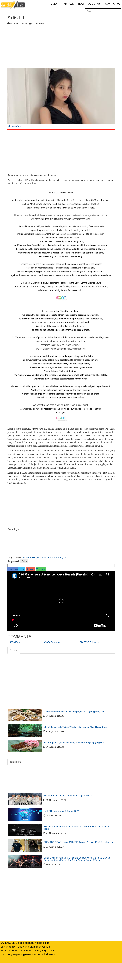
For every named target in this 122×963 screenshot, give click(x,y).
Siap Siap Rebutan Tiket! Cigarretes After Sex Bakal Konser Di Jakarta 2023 (77, 827)
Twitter (21, 569)
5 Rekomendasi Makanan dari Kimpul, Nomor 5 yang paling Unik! (74, 711)
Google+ (30, 569)
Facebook (12, 569)
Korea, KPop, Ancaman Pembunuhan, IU (44, 557)
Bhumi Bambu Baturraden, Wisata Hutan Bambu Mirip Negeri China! (76, 726)
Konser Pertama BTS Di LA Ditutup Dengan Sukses (68, 795)
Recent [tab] (13, 650)
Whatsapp (41, 569)
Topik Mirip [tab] (15, 761)
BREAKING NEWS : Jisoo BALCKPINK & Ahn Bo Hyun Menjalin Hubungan (79, 842)
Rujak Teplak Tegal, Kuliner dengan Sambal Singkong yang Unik (74, 742)
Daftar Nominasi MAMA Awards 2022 (61, 810)
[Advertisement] (61, 47)
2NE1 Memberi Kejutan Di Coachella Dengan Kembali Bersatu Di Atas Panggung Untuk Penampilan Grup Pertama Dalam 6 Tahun (77, 858)
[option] (61, 98)
